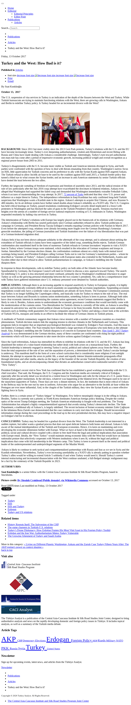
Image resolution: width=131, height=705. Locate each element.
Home (11, 8)
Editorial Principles (23, 13)
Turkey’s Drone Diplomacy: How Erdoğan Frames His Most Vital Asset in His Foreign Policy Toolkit (59, 530)
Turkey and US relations (20, 512)
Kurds (102, 640)
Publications (14, 19)
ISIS (10, 503)
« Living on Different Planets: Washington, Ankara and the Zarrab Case (60, 544)
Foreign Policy (82, 640)
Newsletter (6, 667)
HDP (95, 640)
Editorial (12, 11)
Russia (14, 648)
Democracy (29, 640)
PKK (5, 648)
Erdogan (12, 509)
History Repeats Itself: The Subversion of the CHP (33, 524)
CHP (20, 640)
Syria (22, 648)
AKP (9, 639)
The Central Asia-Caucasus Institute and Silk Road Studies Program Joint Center (48, 701)
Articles (18, 22)
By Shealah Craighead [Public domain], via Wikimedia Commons (52, 480)
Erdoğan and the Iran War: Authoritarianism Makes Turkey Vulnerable (43, 533)
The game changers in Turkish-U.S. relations (30, 527)
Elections (40, 640)
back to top (6, 550)
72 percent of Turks (73, 194)
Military (111, 640)
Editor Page (20, 16)
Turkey (11, 500)
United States (53, 648)
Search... (5, 28)
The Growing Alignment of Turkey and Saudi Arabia (34, 536)
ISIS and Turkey (16, 506)
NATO (119, 640)
